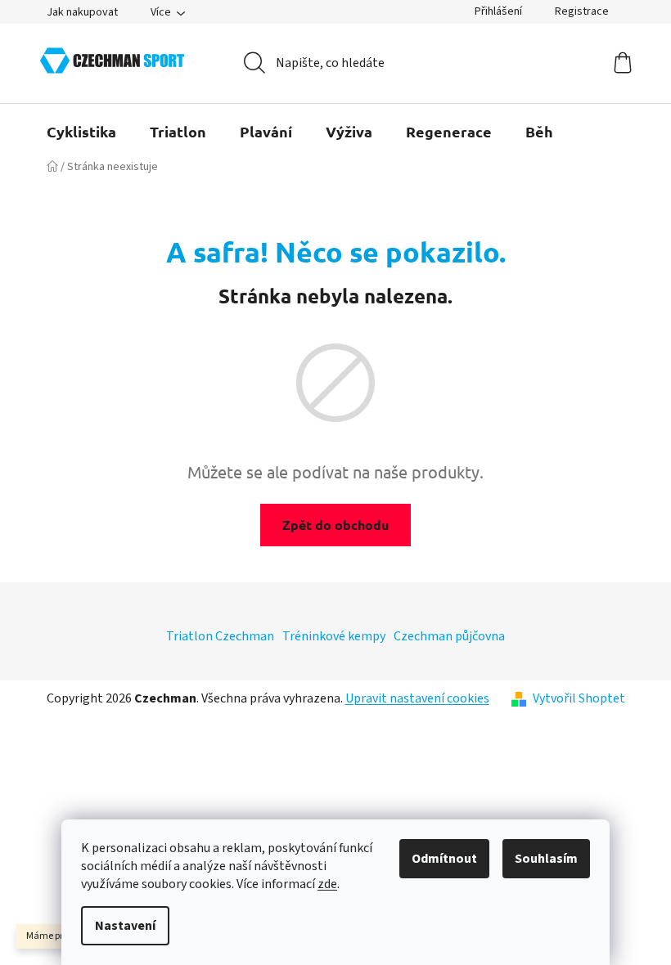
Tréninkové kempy (333, 636)
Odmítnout (444, 859)
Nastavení (125, 926)
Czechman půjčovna (449, 636)
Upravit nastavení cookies (417, 698)
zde (327, 884)
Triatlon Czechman (220, 636)
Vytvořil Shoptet (579, 698)
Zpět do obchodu (335, 524)
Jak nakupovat (82, 12)
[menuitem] (81, 131)
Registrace (582, 11)
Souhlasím (546, 859)
